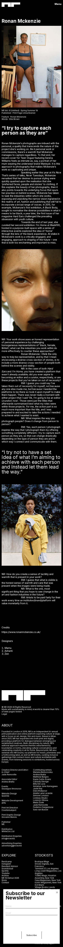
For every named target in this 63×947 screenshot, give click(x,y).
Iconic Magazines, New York (48, 882)
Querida (5, 796)
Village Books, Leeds (45, 887)
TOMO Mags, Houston (45, 875)
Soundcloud (7, 868)
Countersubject (9, 810)
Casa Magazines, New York (48, 880)
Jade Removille (9, 774)
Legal (4, 714)
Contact (5, 882)
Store (4, 880)
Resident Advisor (10, 866)
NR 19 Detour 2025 (10, 878)
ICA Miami (40, 885)
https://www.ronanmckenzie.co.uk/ (21, 632)
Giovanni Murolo (9, 817)
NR (3, 824)
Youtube (6, 873)
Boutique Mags (42, 861)
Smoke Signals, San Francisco (44, 865)
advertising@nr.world (12, 845)
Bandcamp (7, 861)
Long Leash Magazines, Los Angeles (48, 872)
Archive (5, 875)
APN (4, 803)
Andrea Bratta (8, 781)
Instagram (6, 864)
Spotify (5, 871)
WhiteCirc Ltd (8, 831)
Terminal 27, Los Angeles (47, 868)
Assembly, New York (44, 878)
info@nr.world (8, 838)
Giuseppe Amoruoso (11, 788)
